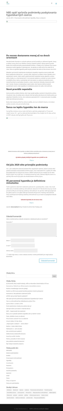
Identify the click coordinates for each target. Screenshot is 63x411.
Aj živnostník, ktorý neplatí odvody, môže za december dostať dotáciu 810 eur (27, 283)
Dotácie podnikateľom (12, 353)
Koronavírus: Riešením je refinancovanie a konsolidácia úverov (23, 286)
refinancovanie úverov (35, 395)
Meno (8, 240)
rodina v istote (44, 395)
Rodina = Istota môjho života (14, 326)
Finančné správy (48, 390)
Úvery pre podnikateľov (12, 383)
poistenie (21, 395)
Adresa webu (10, 250)
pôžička (26, 395)
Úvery (7, 378)
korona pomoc (21, 392)
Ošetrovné (9, 395)
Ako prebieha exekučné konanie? (15, 341)
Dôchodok (9, 350)
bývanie (21, 390)
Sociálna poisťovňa (11, 370)
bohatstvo (9, 390)
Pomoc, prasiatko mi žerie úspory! (15, 339)
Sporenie (8, 373)
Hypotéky (32, 18)
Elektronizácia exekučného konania (16, 333)
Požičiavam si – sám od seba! (14, 329)
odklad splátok (52, 392)
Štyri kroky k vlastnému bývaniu (15, 344)
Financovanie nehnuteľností (22, 18)
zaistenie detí (29, 397)
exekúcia (27, 390)
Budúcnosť (15, 390)
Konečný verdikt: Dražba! (13, 336)
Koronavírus (28, 392)
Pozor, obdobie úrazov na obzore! (15, 316)
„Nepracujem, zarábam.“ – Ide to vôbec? (17, 323)
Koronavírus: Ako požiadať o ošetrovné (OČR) (18, 293)
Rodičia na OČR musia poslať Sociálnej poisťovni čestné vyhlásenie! (24, 291)
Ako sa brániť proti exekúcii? (14, 331)
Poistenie (8, 365)
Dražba (8, 355)
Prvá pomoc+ (9, 368)
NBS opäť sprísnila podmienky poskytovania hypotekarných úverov (24, 298)
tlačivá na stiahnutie (20, 397)
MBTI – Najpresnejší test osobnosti (15, 311)
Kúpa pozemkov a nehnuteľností (40, 392)
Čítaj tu (32, 160)
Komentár (9, 222)
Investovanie (9, 363)
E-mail (8, 245)
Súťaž (7, 375)
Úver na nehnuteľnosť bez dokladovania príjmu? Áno (20, 301)
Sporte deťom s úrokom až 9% (14, 303)
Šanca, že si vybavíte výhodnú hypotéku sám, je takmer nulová (23, 313)
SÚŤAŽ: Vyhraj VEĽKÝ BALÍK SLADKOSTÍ (16, 296)
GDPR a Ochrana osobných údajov (39, 409)
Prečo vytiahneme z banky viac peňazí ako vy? (18, 306)
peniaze (15, 395)
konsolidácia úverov (11, 392)
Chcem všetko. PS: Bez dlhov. (14, 321)
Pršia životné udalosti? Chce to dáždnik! (17, 318)
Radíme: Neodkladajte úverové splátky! (17, 288)
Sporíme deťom (10, 397)
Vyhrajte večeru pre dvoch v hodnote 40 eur (18, 308)
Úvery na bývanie (41, 18)
